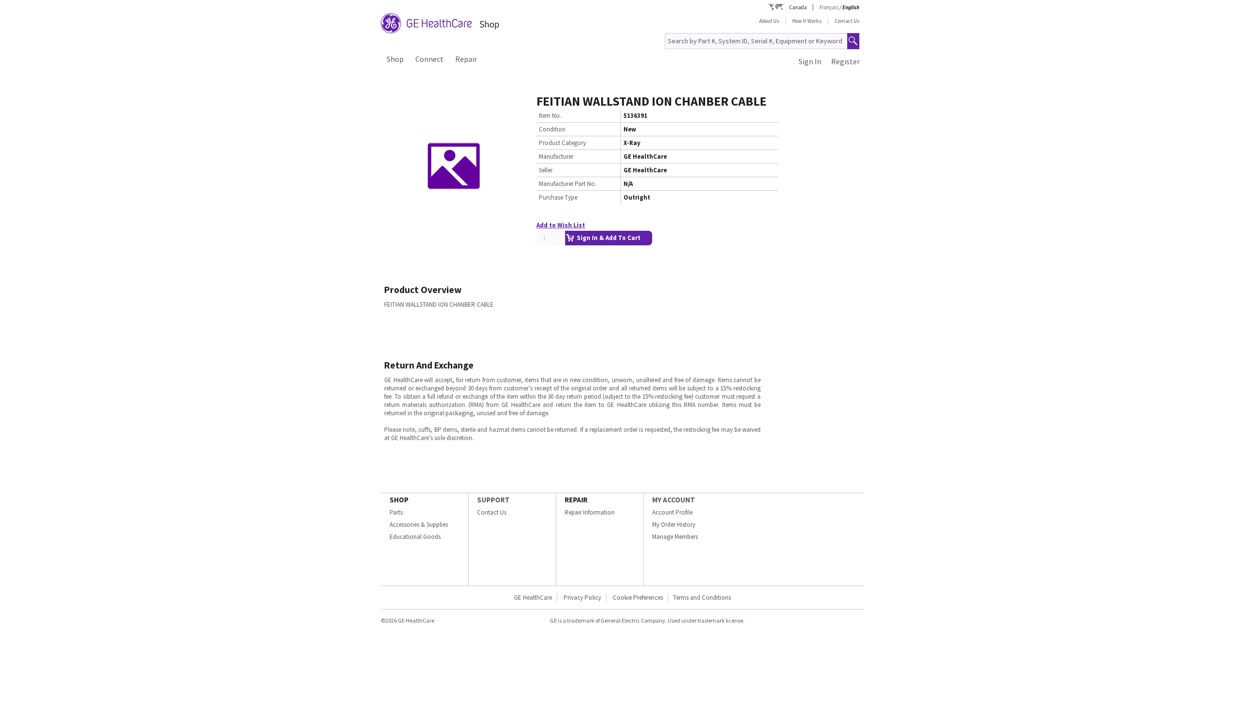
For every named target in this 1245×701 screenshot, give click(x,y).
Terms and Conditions (702, 597)
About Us (769, 21)
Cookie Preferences (638, 597)
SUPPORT (493, 499)
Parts (396, 512)
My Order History (673, 524)
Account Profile (672, 512)
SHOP (399, 499)
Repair (466, 59)
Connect (429, 59)
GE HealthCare (533, 597)
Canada (798, 7)
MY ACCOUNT (673, 499)
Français (828, 7)
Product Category (562, 143)
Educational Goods (415, 537)
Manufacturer (556, 156)
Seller (545, 170)
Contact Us (847, 21)
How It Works (806, 21)
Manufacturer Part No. (567, 184)
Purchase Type (558, 197)
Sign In (810, 61)
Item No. (550, 115)
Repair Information (590, 512)
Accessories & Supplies (419, 524)
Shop (395, 59)
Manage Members (675, 537)
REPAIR (576, 499)
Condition (552, 129)
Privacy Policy (582, 597)
